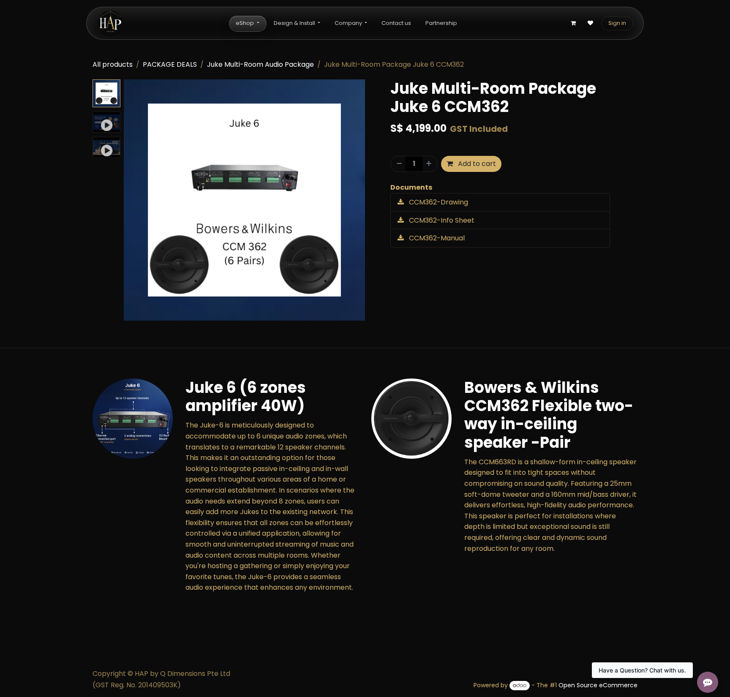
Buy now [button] (531, 164)
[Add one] (429, 164)
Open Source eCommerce (597, 685)
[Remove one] (398, 164)
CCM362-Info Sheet (440, 220)
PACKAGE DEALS (170, 64)
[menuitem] (247, 23)
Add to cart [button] (476, 164)
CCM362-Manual (436, 238)
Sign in (617, 23)
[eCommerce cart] (573, 23)
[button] (136, 200)
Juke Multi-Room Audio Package (260, 64)
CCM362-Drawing (437, 202)
